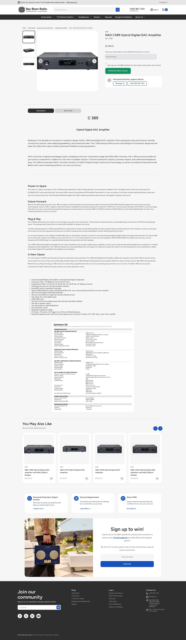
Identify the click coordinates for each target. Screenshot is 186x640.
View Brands (75, 593)
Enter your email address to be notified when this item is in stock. (127, 52)
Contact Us (163, 2)
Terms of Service (38, 635)
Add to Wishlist (51, 478)
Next (160, 428)
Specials (74, 604)
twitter (26, 616)
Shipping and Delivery (116, 593)
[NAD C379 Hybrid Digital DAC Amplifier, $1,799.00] (74, 449)
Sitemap (56, 635)
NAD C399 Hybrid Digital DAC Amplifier (107, 471)
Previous (155, 428)
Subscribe (127, 564)
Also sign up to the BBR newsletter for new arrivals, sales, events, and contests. (134, 65)
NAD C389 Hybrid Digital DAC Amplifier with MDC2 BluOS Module (37, 472)
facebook (20, 616)
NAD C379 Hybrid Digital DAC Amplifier (72, 471)
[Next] (94, 61)
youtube (38, 616)
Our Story (130, 509)
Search (118, 10)
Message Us (119, 83)
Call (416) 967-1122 (137, 83)
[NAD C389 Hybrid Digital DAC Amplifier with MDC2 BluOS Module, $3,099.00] (39, 449)
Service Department (115, 604)
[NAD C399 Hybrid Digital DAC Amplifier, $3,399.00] (110, 449)
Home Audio (75, 596)
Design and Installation (116, 607)
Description (40, 111)
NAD (106, 32)
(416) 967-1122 (137, 9)
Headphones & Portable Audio (80, 601)
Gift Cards (112, 598)
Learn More (84, 509)
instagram (32, 616)
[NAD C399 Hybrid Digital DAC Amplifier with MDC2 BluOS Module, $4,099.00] (145, 449)
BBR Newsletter (72, 2)
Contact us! (134, 11)
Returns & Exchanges (115, 596)
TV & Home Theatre (77, 598)
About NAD (68, 111)
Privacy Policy (48, 635)
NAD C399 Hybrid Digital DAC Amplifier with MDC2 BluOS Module (143, 472)
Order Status (113, 601)
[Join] (58, 607)
